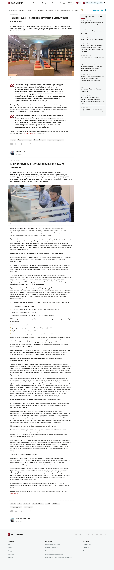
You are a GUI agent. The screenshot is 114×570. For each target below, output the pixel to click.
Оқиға (9, 544)
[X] (30, 144)
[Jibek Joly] (96, 10)
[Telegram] (21, 144)
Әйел (48, 503)
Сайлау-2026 (75, 10)
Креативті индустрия (55, 140)
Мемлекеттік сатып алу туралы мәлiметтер (58, 557)
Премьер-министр (24, 140)
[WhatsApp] (16, 144)
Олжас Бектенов (39, 140)
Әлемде (10, 557)
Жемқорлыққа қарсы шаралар (54, 554)
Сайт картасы (87, 544)
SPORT (70, 3)
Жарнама (85, 551)
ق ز (98, 3)
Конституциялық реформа (62, 10)
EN (92, 3)
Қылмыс (27, 503)
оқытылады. (14, 493)
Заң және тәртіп (31, 10)
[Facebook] (26, 144)
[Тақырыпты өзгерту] (78, 3)
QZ (87, 3)
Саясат (10, 547)
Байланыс (86, 547)
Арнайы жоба (49, 10)
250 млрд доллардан (30, 133)
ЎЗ (101, 3)
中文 (95, 3)
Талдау (62, 3)
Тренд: (10, 10)
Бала (19, 503)
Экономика (11, 554)
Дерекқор (41, 10)
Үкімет (13, 140)
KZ (84, 3)
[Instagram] (11, 144)
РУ (89, 3)
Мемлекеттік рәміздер (52, 551)
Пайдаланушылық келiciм (52, 544)
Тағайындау (22, 10)
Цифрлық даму (16, 507)
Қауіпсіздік (28, 507)
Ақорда (15, 10)
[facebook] (89, 534)
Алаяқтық (55, 503)
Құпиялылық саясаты (51, 547)
